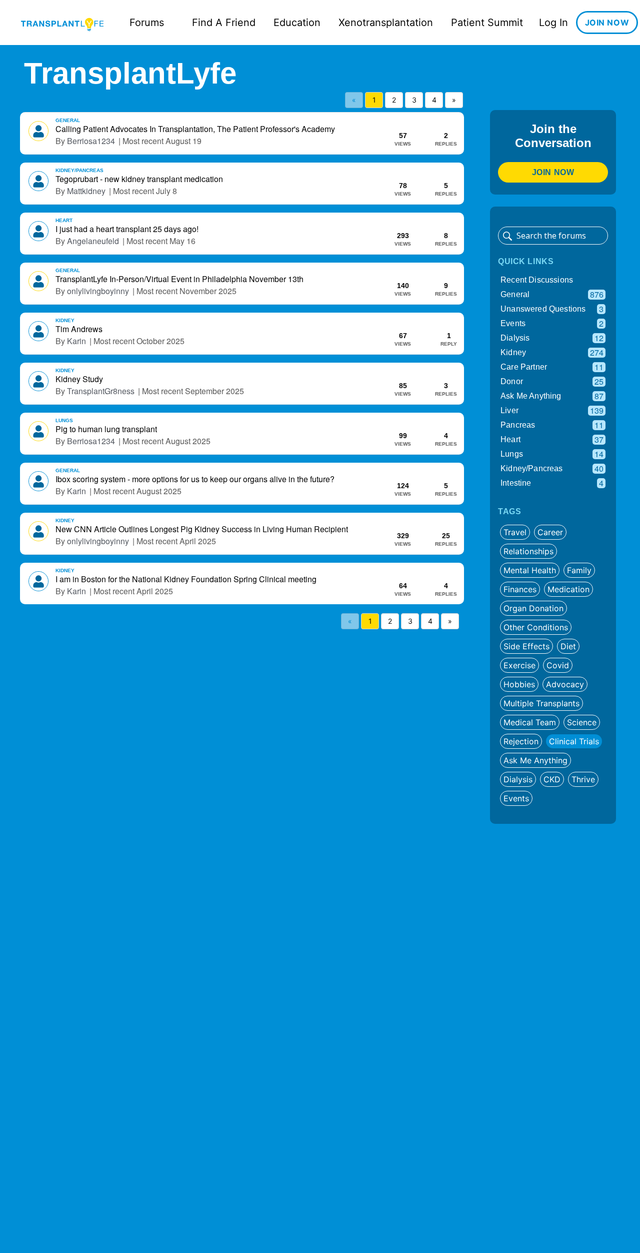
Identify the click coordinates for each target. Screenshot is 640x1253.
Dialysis (552, 338)
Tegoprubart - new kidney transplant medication (139, 179)
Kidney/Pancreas (80, 170)
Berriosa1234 (91, 141)
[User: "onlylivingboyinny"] (38, 281)
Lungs (64, 420)
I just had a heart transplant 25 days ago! (127, 229)
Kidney (65, 320)
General (68, 120)
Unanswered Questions (552, 309)
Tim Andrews (79, 329)
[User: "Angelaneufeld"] (38, 231)
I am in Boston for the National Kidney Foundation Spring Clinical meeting (186, 579)
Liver (552, 410)
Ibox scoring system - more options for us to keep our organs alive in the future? (195, 479)
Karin (76, 341)
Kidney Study (79, 379)
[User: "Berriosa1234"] (38, 131)
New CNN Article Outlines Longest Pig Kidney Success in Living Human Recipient (202, 529)
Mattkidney (86, 191)
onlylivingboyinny (98, 291)
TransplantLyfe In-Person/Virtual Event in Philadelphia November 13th (180, 279)
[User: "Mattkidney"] (38, 181)
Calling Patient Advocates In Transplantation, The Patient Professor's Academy (195, 129)
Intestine (552, 483)
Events (552, 323)
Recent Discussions (536, 280)
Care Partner (552, 367)
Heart (64, 220)
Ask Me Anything (552, 396)
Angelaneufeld (93, 241)
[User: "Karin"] (38, 331)
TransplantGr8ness (100, 391)
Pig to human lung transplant (106, 429)
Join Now (553, 172)
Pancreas (552, 425)
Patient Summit (487, 23)
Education (297, 23)
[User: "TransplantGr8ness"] (38, 381)
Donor (552, 381)
